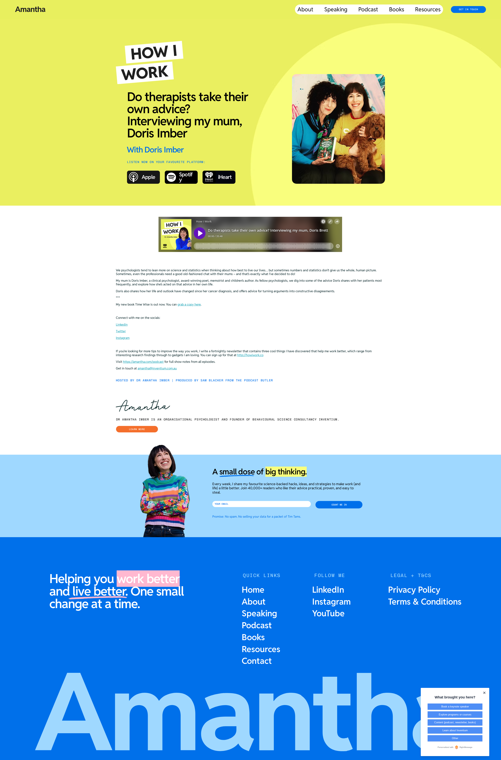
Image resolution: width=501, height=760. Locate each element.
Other (455, 738)
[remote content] (250, 235)
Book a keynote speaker (455, 706)
